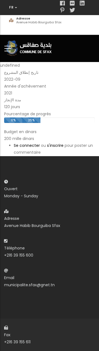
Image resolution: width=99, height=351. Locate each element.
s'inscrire (55, 145)
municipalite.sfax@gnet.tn (29, 285)
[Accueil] (30, 47)
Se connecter (27, 145)
